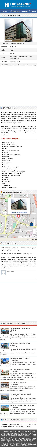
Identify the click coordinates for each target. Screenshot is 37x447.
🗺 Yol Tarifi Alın (32, 239)
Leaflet (20, 237)
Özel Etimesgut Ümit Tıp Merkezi (20, 394)
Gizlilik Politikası (18, 431)
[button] (18, 216)
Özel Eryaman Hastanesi (19, 212)
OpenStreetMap (32, 237)
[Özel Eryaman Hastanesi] (18, 30)
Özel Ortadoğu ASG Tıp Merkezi (20, 369)
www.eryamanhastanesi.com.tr (19, 65)
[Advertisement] (18, 86)
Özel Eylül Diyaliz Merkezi (18, 383)
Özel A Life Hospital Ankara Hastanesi (22, 405)
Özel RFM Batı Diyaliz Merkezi (19, 358)
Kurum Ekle (33, 431)
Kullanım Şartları (8, 431)
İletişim (27, 431)
